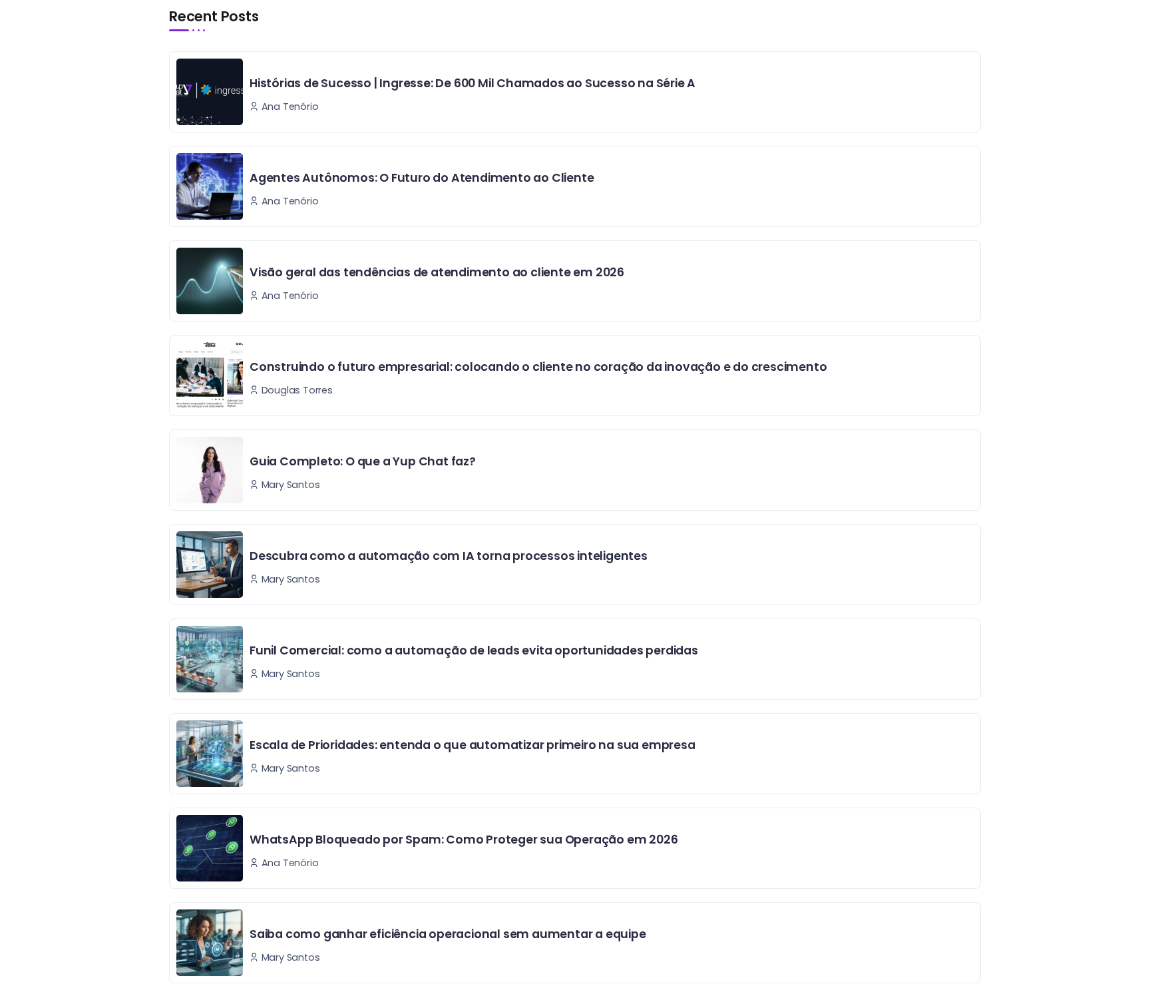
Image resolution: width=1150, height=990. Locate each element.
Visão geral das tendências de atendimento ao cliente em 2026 (437, 272)
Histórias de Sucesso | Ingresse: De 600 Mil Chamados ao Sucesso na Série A (472, 83)
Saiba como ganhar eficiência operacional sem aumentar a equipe (448, 934)
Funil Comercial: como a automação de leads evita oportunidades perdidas (474, 650)
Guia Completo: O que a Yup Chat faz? (363, 461)
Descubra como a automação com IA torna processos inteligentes (449, 556)
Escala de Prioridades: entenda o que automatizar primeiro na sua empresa (472, 745)
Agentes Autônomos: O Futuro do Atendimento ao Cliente (422, 178)
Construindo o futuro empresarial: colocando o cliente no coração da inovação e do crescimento (538, 367)
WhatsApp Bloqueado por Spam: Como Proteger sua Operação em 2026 (463, 840)
